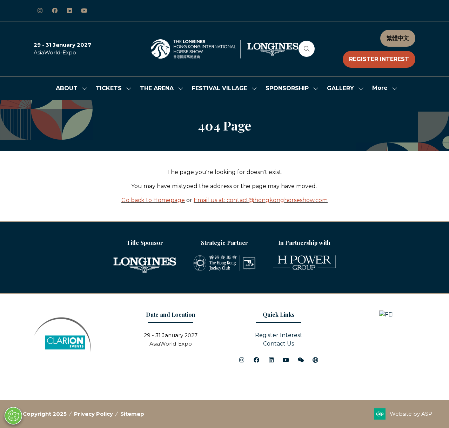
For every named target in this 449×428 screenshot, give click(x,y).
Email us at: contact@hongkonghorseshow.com (261, 200)
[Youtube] (84, 10)
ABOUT (67, 88)
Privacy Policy (93, 413)
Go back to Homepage (153, 200)
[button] (306, 48)
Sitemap (132, 413)
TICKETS (109, 88)
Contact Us (278, 343)
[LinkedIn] (69, 10)
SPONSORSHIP (287, 88)
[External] (315, 360)
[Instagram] (40, 10)
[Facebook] (54, 10)
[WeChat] (300, 360)
